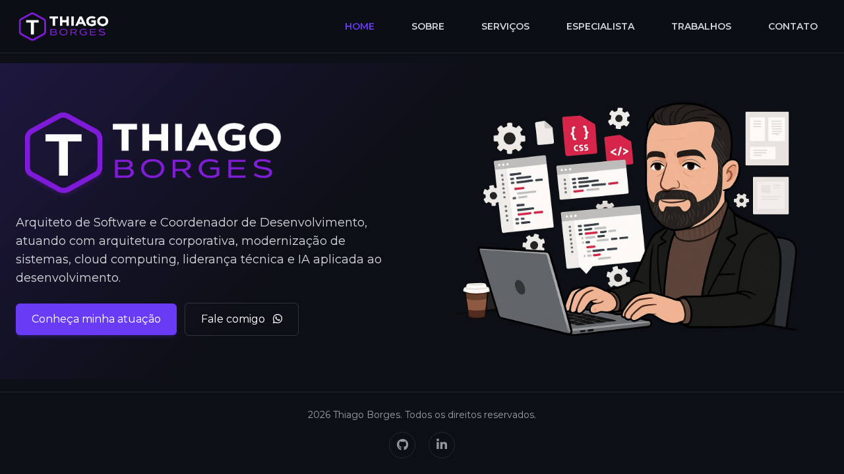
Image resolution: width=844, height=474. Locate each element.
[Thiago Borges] (63, 26)
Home (360, 26)
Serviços (505, 26)
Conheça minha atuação (96, 319)
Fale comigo (234, 319)
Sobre (427, 26)
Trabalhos (701, 26)
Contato (793, 26)
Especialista (600, 26)
